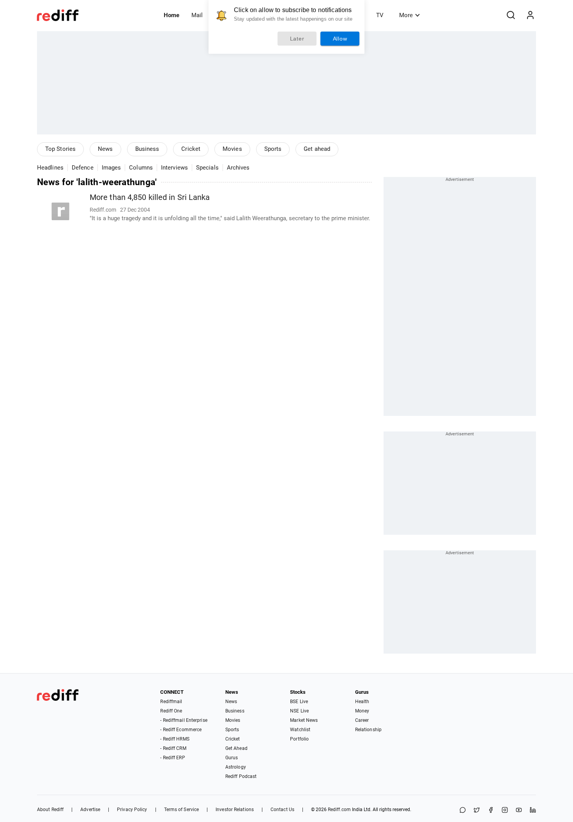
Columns (141, 167)
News (105, 148)
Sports (273, 148)
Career (362, 720)
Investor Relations (235, 809)
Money (362, 711)
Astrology (235, 767)
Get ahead (317, 148)
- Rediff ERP (172, 757)
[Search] (510, 15)
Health (362, 701)
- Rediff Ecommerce (181, 729)
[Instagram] (505, 810)
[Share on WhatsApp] (463, 810)
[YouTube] (519, 810)
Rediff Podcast (240, 776)
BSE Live (299, 701)
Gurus (231, 757)
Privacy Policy (132, 809)
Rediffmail (171, 701)
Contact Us (282, 809)
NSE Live (299, 711)
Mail (197, 15)
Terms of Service (181, 809)
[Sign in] (530, 15)
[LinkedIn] (533, 810)
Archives (238, 167)
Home (171, 15)
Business (147, 148)
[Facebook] (491, 810)
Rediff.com (339, 809)
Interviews (174, 167)
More (406, 15)
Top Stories (60, 148)
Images (111, 167)
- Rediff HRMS (174, 739)
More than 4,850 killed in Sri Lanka (150, 197)
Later (297, 38)
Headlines (50, 167)
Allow (340, 38)
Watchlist (300, 729)
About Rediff (50, 809)
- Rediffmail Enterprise (183, 720)
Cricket (190, 148)
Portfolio (299, 739)
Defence (83, 167)
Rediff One (171, 711)
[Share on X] (477, 810)
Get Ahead (236, 748)
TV (380, 15)
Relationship (368, 729)
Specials (207, 167)
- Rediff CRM (173, 748)
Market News (304, 720)
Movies (232, 148)
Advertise (90, 809)
